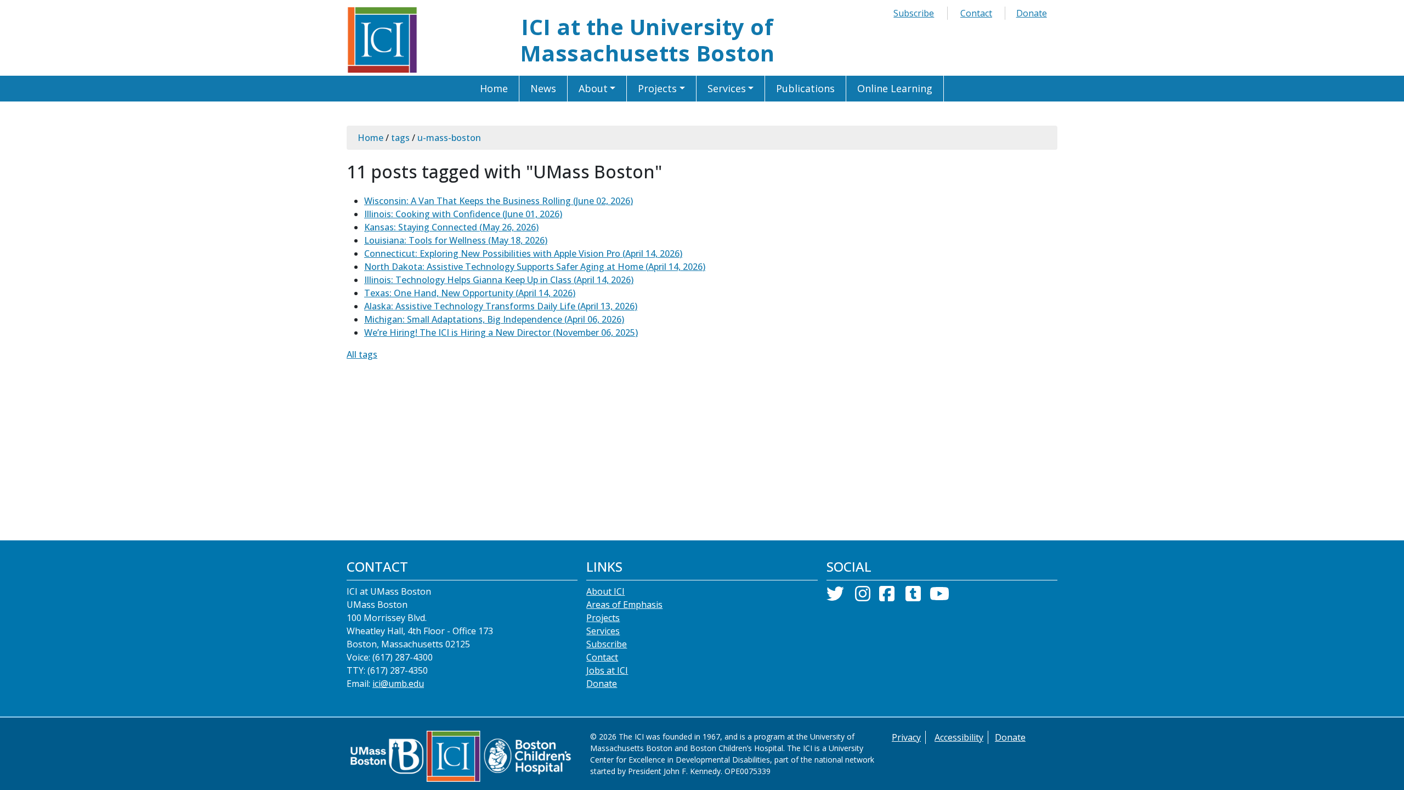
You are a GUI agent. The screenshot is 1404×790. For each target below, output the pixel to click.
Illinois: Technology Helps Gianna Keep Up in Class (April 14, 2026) (498, 280)
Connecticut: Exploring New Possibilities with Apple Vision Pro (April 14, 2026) (523, 253)
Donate (1031, 13)
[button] (597, 88)
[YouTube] (939, 597)
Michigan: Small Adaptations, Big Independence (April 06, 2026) (494, 319)
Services (603, 631)
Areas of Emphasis (624, 605)
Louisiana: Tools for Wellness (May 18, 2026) (455, 240)
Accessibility (959, 737)
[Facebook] (887, 597)
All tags (362, 354)
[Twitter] (835, 597)
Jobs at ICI (607, 670)
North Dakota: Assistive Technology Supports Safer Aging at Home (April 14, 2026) (534, 267)
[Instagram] (862, 597)
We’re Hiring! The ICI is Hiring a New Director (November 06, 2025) (501, 332)
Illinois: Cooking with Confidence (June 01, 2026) (463, 214)
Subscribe (913, 13)
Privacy (906, 737)
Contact (976, 13)
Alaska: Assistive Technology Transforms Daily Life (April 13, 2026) (500, 306)
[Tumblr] (913, 597)
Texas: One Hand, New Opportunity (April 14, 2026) (469, 293)
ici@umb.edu (398, 684)
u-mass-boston (449, 138)
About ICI (605, 591)
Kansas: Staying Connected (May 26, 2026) (451, 227)
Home (370, 138)
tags (400, 138)
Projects (603, 618)
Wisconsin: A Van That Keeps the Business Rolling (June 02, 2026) (498, 201)
